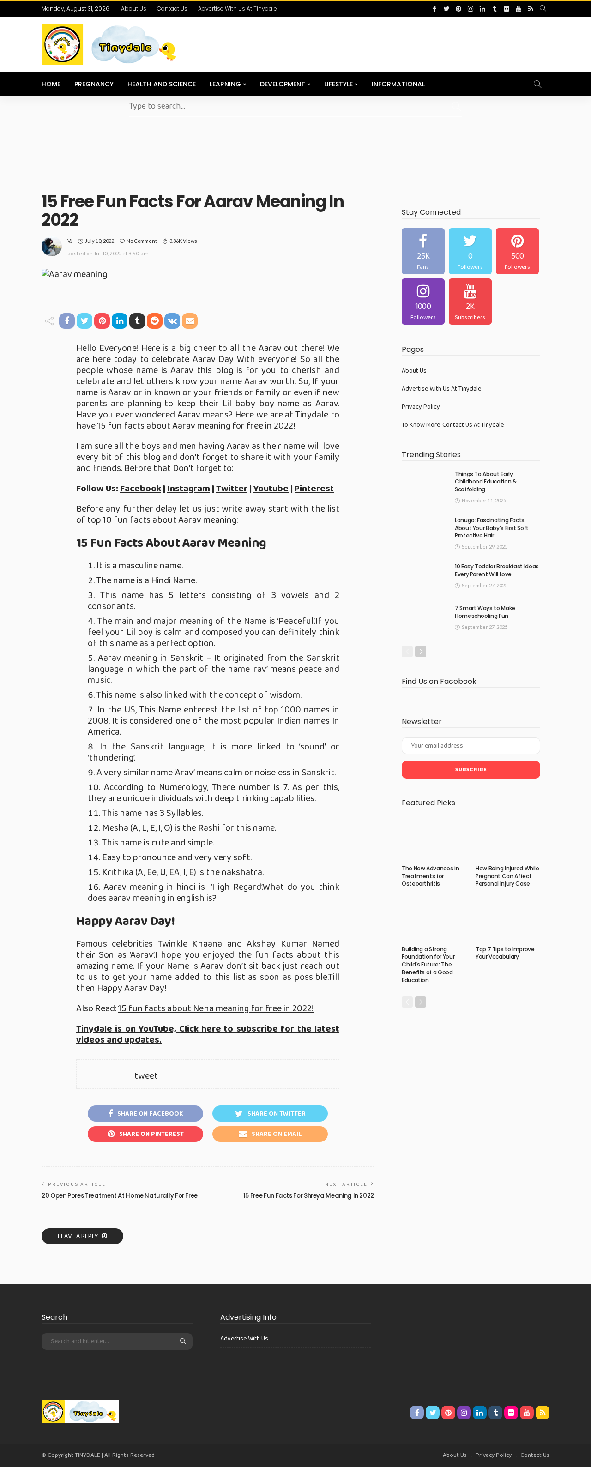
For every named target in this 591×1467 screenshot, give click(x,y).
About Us (133, 8)
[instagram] (470, 9)
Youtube (271, 488)
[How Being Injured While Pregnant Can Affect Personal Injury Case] (508, 839)
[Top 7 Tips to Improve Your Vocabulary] (508, 920)
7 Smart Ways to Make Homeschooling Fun (485, 612)
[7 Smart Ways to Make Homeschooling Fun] (425, 619)
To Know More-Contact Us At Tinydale (453, 425)
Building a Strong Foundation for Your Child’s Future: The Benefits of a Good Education (428, 964)
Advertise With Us (244, 1339)
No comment (142, 241)
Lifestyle (338, 84)
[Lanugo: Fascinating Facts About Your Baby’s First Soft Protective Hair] (425, 532)
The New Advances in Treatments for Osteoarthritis (430, 876)
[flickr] (507, 9)
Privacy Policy (421, 407)
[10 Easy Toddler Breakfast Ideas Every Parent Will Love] (425, 578)
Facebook (140, 488)
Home (51, 84)
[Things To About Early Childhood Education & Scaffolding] (425, 486)
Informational (398, 84)
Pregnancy (94, 84)
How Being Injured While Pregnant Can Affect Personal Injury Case (507, 876)
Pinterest (314, 488)
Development (282, 84)
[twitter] (446, 9)
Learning (225, 84)
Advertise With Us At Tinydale (237, 8)
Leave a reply (78, 1236)
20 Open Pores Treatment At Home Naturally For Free (120, 1195)
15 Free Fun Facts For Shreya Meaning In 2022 (308, 1195)
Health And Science (161, 84)
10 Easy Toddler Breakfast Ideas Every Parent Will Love (497, 570)
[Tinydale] (80, 1410)
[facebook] (434, 9)
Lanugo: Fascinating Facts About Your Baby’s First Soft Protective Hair (492, 528)
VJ (69, 241)
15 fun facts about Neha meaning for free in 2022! (216, 1008)
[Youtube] (470, 301)
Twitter (231, 488)
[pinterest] (458, 9)
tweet (146, 1076)
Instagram (188, 488)
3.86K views (183, 241)
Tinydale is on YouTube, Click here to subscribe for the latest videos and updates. (207, 1034)
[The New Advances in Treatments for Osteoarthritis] (434, 839)
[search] (543, 9)
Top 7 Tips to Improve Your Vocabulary (505, 953)
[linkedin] (482, 9)
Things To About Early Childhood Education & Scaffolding (485, 482)
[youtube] (519, 9)
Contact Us (172, 8)
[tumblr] (494, 9)
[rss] (531, 9)
